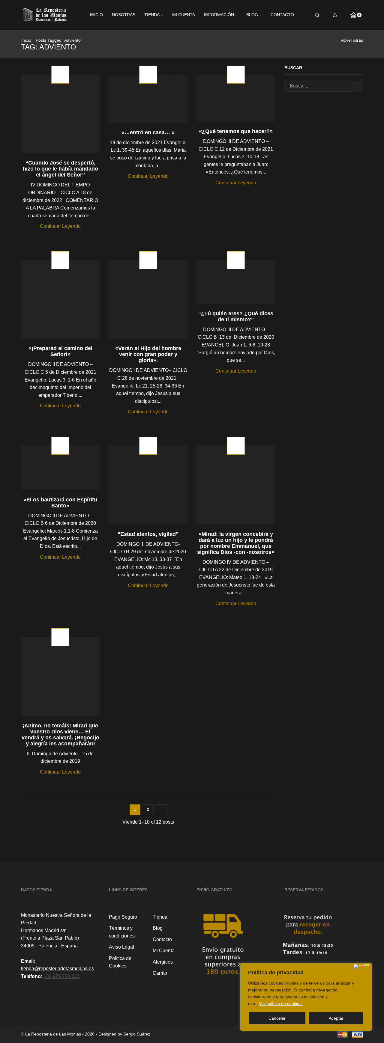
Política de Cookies (120, 962)
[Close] (361, 966)
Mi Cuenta (164, 950)
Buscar (357, 86)
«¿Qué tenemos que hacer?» (236, 131)
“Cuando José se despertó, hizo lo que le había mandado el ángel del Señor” (60, 169)
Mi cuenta (183, 15)
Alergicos (163, 961)
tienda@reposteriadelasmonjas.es (57, 968)
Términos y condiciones (122, 932)
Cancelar (277, 1018)
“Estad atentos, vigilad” (148, 534)
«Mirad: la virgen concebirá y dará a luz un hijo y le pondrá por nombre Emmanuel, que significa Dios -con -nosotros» (235, 543)
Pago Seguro (123, 917)
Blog (252, 15)
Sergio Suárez (136, 1034)
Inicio (96, 15)
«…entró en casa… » (148, 132)
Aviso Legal (121, 946)
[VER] (60, 118)
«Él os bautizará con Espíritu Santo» (60, 503)
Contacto (282, 15)
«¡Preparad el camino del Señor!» (60, 351)
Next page (161, 809)
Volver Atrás (351, 40)
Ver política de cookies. (281, 1003)
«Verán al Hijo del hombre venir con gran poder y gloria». (148, 354)
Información (219, 15)
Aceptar (336, 1018)
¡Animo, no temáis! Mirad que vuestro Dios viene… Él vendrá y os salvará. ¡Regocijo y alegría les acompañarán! (60, 735)
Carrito (160, 973)
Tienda (152, 15)
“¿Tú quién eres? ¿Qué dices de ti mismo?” (235, 316)
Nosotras (123, 15)
